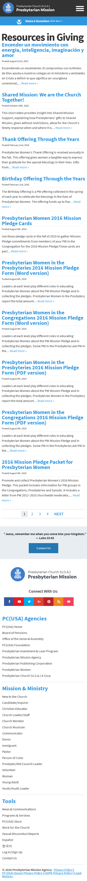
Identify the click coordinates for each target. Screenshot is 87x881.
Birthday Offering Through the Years (43, 178)
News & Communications (19, 809)
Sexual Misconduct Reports (20, 834)
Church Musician (13, 727)
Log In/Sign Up (12, 852)
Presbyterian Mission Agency (21, 657)
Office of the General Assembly (23, 639)
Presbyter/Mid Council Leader (22, 764)
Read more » (29, 83)
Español (7, 840)
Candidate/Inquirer (15, 703)
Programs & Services (16, 815)
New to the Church (14, 697)
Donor (6, 739)
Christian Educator (15, 709)
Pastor (6, 752)
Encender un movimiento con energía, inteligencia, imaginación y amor (43, 49)
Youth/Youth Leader (15, 788)
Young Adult (10, 782)
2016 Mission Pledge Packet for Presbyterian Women (37, 464)
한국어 (7, 846)
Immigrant (9, 745)
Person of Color (12, 758)
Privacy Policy (63, 870)
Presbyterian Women (16, 670)
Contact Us (44, 548)
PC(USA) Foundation (16, 645)
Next (59, 513)
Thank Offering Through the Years (40, 139)
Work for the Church (16, 827)
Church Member (13, 721)
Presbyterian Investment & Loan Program (30, 651)
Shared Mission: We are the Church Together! (41, 97)
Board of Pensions (14, 633)
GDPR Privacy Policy (58, 873)
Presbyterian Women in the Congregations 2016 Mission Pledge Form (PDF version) (42, 417)
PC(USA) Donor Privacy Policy (22, 873)
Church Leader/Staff (16, 715)
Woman (7, 776)
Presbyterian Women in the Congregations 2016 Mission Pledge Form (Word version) (42, 317)
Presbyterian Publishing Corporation (27, 663)
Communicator (12, 733)
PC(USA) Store (12, 821)
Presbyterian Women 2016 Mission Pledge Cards (41, 221)
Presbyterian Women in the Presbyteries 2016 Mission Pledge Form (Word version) (40, 267)
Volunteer (9, 770)
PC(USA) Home (12, 627)
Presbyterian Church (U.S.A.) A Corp (26, 676)
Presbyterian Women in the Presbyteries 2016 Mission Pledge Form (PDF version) (40, 367)
